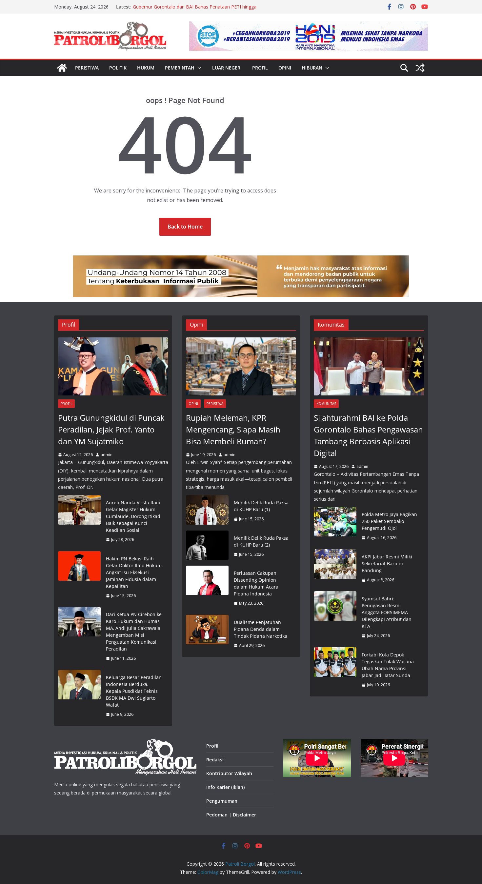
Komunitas (326, 403)
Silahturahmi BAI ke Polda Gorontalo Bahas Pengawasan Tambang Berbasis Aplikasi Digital (368, 435)
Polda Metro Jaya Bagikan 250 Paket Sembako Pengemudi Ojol (389, 521)
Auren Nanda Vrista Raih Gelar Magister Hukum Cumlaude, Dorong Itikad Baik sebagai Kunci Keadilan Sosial (133, 516)
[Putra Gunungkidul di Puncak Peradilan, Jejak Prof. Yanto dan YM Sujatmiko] (113, 366)
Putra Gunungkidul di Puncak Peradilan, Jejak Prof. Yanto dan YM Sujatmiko (111, 429)
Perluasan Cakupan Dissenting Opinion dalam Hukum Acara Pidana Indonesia (256, 583)
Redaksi (215, 759)
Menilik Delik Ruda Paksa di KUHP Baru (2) (261, 541)
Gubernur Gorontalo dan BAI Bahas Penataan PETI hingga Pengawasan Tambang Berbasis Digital (194, 10)
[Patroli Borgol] (62, 68)
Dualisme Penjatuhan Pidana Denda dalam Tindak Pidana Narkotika (260, 629)
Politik (118, 68)
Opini (284, 68)
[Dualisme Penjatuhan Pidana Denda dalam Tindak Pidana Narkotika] (207, 634)
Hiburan (312, 68)
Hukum (145, 68)
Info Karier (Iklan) (225, 787)
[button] (198, 67)
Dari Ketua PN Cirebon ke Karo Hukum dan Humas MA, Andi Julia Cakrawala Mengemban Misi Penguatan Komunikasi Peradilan (134, 631)
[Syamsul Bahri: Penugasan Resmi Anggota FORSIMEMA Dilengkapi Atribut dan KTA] (335, 617)
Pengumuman (221, 801)
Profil (260, 68)
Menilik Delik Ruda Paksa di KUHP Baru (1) (261, 505)
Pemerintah (179, 68)
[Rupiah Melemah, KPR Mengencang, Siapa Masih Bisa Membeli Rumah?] (241, 366)
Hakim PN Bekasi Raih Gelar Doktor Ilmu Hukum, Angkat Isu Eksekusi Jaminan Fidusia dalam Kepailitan (134, 572)
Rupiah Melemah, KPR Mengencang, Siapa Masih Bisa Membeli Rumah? (233, 429)
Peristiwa (87, 68)
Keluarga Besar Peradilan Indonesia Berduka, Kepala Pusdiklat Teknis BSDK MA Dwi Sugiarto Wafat (134, 691)
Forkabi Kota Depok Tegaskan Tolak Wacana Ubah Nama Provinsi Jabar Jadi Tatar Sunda (388, 665)
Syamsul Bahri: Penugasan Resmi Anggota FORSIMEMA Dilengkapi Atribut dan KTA (387, 612)
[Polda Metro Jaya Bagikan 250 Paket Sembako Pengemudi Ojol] (335, 526)
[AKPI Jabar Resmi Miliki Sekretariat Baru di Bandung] (335, 568)
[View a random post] (420, 68)
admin (106, 454)
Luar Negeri (227, 68)
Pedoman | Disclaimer (231, 815)
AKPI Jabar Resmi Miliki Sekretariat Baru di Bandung (387, 563)
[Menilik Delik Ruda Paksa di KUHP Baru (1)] (207, 511)
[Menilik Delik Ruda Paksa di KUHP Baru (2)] (207, 546)
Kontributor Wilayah (229, 773)
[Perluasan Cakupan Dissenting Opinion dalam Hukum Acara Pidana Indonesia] (207, 588)
